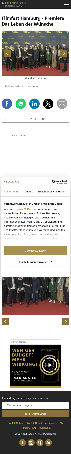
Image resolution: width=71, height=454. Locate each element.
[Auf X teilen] (48, 104)
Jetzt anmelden (35, 414)
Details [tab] (28, 191)
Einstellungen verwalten (33, 261)
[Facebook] (22, 442)
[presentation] (5, 321)
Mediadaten (50, 423)
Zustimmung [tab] (11, 191)
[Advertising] (35, 366)
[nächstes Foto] (52, 53)
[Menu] (66, 4)
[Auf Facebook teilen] (7, 104)
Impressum (45, 428)
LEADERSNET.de (15, 423)
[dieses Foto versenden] (62, 104)
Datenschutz (29, 428)
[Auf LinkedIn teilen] (34, 104)
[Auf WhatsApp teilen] (21, 104)
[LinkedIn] (48, 442)
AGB (62, 423)
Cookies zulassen (35, 250)
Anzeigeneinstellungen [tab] (52, 191)
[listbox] (35, 292)
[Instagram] (31, 442)
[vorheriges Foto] (19, 53)
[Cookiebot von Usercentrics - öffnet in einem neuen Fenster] (52, 182)
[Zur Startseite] (14, 4)
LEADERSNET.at (34, 423)
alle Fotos (38, 119)
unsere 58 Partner (25, 209)
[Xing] (39, 442)
